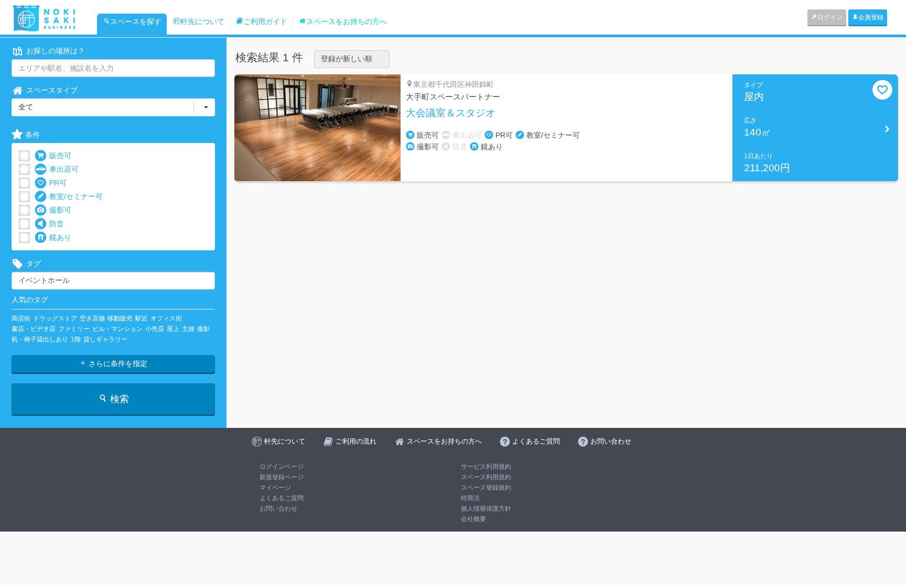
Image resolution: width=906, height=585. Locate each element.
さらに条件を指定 (117, 363)
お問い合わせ (278, 508)
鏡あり (60, 237)
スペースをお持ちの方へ (346, 21)
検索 (118, 399)
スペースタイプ (52, 90)
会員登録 (870, 17)
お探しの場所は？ (55, 51)
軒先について (202, 21)
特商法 (470, 498)
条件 (32, 134)
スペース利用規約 (486, 477)
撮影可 (60, 210)
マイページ (275, 487)
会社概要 (473, 519)
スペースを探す (135, 21)
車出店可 (64, 169)
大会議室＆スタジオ (450, 113)
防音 (56, 223)
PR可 (58, 183)
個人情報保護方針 (486, 508)
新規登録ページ (282, 477)
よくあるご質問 (282, 498)
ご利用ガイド (265, 21)
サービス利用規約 (486, 466)
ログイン (830, 17)
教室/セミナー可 (76, 196)
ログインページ (282, 466)
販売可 (60, 155)
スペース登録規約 (486, 487)
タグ (33, 263)
